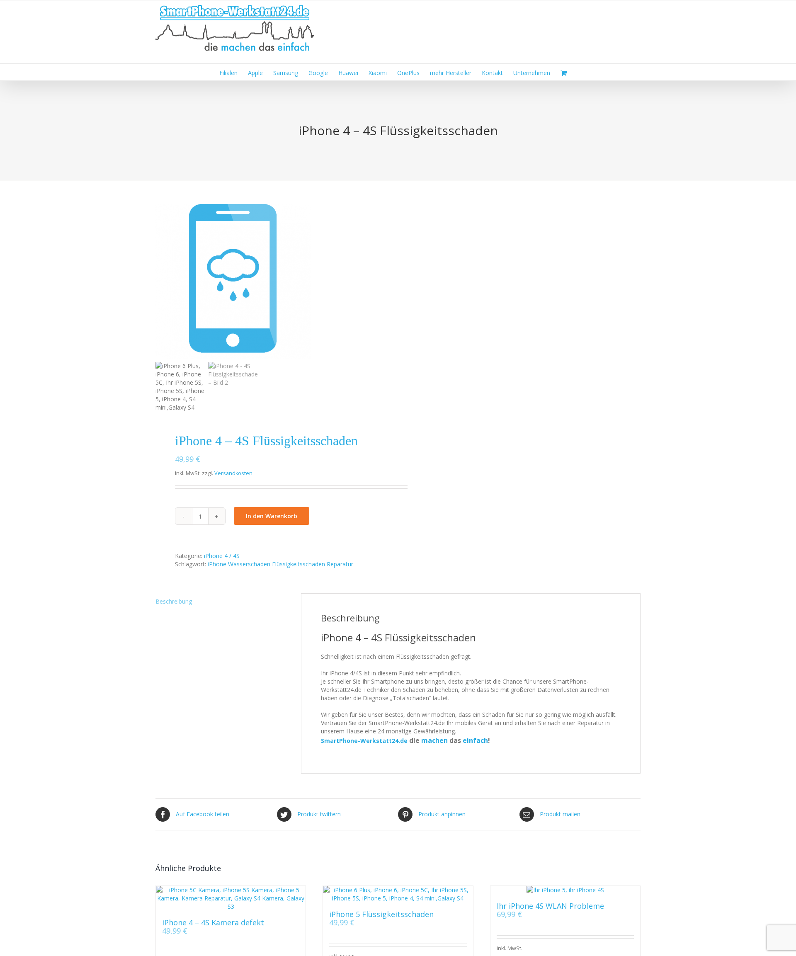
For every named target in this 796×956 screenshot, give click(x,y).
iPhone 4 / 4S (222, 556)
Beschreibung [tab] (173, 601)
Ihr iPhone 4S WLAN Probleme (550, 906)
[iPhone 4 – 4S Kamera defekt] (231, 898)
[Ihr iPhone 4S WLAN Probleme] (565, 890)
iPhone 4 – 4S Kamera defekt (213, 922)
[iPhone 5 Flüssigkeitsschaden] (398, 894)
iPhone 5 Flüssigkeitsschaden (381, 914)
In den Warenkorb (271, 516)
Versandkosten (233, 473)
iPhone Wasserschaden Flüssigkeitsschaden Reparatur (280, 564)
